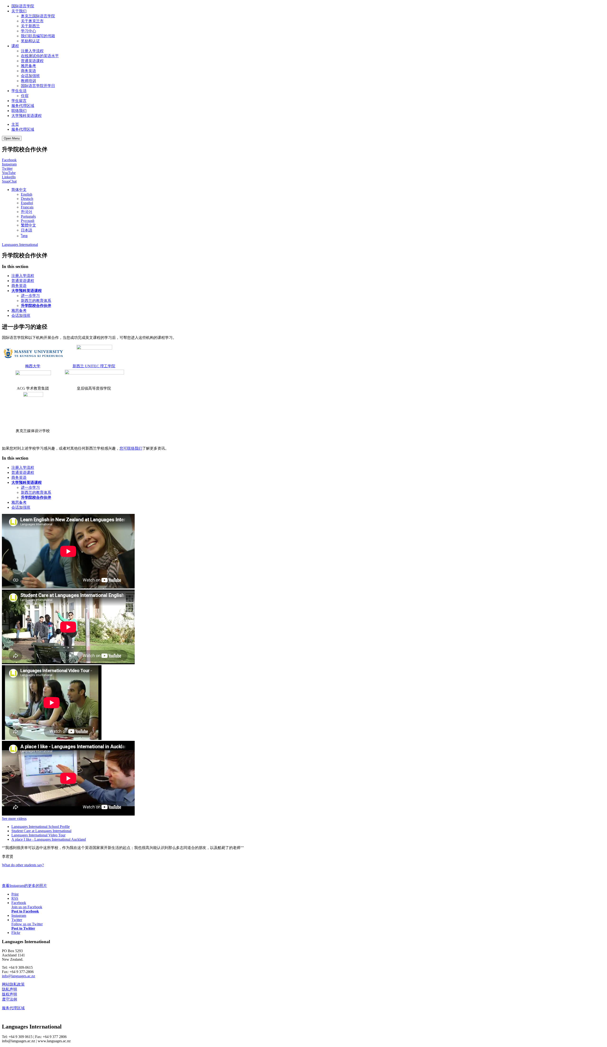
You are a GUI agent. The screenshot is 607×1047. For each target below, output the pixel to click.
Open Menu (12, 138)
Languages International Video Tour (38, 835)
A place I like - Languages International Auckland (48, 839)
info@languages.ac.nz (18, 976)
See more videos (14, 818)
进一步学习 (30, 296)
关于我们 (19, 11)
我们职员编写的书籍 (38, 36)
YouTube (9, 173)
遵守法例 (9, 999)
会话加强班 (30, 76)
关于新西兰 (30, 26)
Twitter (7, 168)
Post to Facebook (25, 911)
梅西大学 (32, 366)
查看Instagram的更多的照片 (24, 886)
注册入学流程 (32, 51)
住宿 (24, 96)
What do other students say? (23, 865)
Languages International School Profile (40, 827)
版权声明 (9, 994)
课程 (15, 46)
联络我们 (19, 111)
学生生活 (19, 91)
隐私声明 (9, 989)
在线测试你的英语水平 (40, 56)
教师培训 (28, 81)
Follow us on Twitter (27, 924)
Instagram (9, 164)
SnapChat (9, 181)
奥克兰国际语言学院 (38, 16)
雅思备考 (28, 66)
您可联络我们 (131, 448)
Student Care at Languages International (41, 831)
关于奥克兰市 (32, 21)
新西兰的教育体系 (36, 301)
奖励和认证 (30, 41)
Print (14, 894)
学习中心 (28, 31)
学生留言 (19, 101)
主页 (15, 124)
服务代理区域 (22, 106)
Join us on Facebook (26, 907)
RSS (14, 898)
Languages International (20, 245)
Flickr (15, 933)
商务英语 (28, 71)
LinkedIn (9, 177)
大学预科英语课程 (26, 116)
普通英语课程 (32, 61)
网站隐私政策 (13, 984)
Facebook (9, 160)
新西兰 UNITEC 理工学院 (94, 366)
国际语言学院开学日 (38, 86)
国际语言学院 (22, 6)
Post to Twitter (23, 928)
